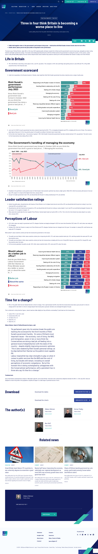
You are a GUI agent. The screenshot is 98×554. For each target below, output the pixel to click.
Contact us (93, 1)
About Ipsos (53, 6)
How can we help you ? (22, 504)
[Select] (62, 1)
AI (28, 6)
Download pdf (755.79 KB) (81, 391)
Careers (38, 6)
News (33, 6)
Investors (46, 6)
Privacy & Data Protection (42, 547)
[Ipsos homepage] (4, 6)
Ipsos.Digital (81, 1)
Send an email (48, 414)
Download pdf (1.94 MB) (81, 400)
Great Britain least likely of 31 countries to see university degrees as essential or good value (19, 470)
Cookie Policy (52, 547)
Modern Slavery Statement (67, 547)
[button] (58, 1)
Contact (39, 541)
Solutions (14, 6)
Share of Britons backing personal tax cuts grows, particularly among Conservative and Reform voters (78, 470)
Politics (54, 18)
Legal (35, 547)
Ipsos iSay (69, 1)
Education (7, 465)
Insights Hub (22, 6)
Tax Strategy (58, 547)
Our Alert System (77, 547)
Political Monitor (46, 18)
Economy (37, 465)
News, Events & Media (54, 538)
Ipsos (6, 13)
